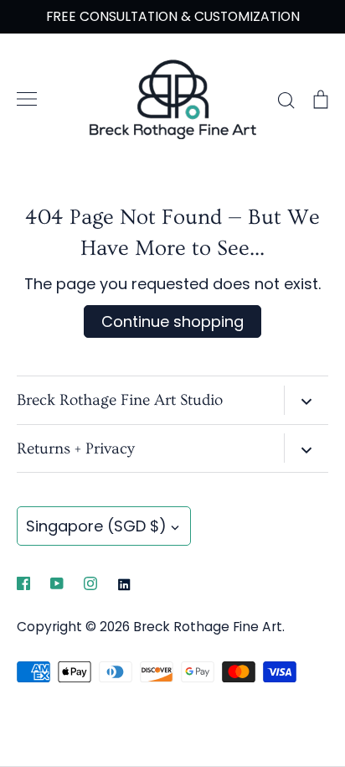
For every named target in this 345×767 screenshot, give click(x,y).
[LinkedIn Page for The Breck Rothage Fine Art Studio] (124, 584)
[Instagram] (90, 583)
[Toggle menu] (26, 99)
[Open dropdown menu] (306, 400)
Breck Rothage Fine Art (207, 626)
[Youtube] (57, 583)
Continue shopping (172, 321)
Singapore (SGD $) (96, 526)
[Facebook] (23, 583)
